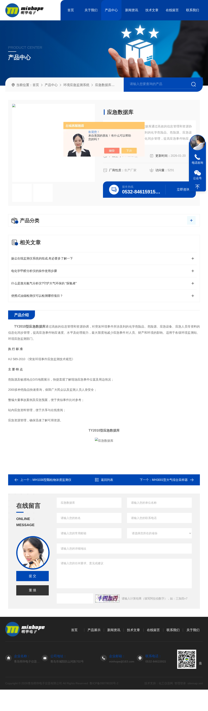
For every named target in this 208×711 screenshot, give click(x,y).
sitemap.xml (195, 683)
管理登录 (180, 683)
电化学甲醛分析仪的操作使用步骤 (34, 271)
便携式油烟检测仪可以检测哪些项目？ (37, 295)
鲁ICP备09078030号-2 (104, 683)
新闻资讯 (131, 10)
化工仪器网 (165, 683)
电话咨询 (197, 162)
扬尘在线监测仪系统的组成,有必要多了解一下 (42, 258)
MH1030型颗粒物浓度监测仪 (51, 479)
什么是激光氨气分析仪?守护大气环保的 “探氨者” (44, 283)
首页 (70, 10)
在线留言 (172, 10)
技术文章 (151, 10)
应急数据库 (103, 85)
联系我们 (192, 10)
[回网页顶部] (197, 187)
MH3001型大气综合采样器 (170, 479)
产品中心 (111, 10)
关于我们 (91, 10)
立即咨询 (183, 189)
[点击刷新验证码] (107, 598)
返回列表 (107, 479)
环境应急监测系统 (76, 85)
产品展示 (94, 630)
